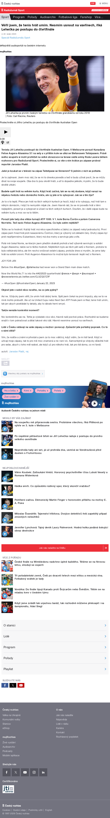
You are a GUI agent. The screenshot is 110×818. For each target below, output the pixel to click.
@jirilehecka (32, 267)
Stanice (7, 723)
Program (19, 17)
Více (99, 17)
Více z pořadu (12, 557)
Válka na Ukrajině (11, 715)
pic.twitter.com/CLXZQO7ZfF (34, 276)
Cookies (6, 810)
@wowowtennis (9, 276)
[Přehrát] (5, 132)
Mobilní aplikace (11, 755)
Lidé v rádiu (62, 723)
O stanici (9, 625)
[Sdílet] (7, 143)
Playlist (8, 669)
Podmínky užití (36, 810)
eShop (6, 728)
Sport (5, 17)
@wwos (65, 273)
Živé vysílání (10, 396)
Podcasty (8, 751)
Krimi (26, 390)
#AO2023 (41, 273)
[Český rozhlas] (10, 3)
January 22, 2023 (46, 283)
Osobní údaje (19, 810)
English (48, 810)
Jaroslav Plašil (16, 351)
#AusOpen (19, 267)
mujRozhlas (7, 383)
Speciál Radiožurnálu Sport (15, 37)
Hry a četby (10, 390)
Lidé (6, 636)
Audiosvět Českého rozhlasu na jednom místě (23, 411)
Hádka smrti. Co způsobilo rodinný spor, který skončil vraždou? (52, 486)
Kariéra (60, 728)
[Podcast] (2, 143)
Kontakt (60, 732)
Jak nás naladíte (64, 715)
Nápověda (61, 719)
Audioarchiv (48, 17)
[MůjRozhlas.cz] (5, 52)
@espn (75, 273)
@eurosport (88, 273)
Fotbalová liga (68, 17)
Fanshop (86, 17)
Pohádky (41, 390)
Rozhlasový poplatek (67, 736)
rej (27, 351)
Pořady (32, 17)
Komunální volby (11, 719)
